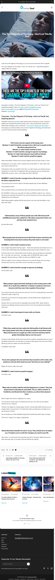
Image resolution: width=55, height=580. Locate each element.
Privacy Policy (4, 548)
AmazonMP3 (10, 109)
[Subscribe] (28, 564)
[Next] (51, 1)
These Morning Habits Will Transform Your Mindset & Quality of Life (37, 459)
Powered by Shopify (32, 577)
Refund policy (17, 579)
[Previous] (2, 1)
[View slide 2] (26, 524)
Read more (4, 502)
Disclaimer (3, 546)
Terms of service (42, 579)
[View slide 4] (29, 524)
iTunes (21, 107)
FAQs (2, 542)
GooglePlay (33, 107)
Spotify (26, 107)
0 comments (49, 449)
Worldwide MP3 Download (30, 109)
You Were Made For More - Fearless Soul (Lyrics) (9, 498)
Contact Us (4, 544)
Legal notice (36, 579)
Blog (2, 540)
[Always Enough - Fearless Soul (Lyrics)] (32, 484)
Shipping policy (23, 579)
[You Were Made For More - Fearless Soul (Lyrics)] (11, 484)
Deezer (17, 109)
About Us (3, 537)
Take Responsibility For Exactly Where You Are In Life (15, 459)
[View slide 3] (28, 524)
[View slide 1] (24, 524)
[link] (24, 538)
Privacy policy (11, 579)
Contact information (30, 579)
